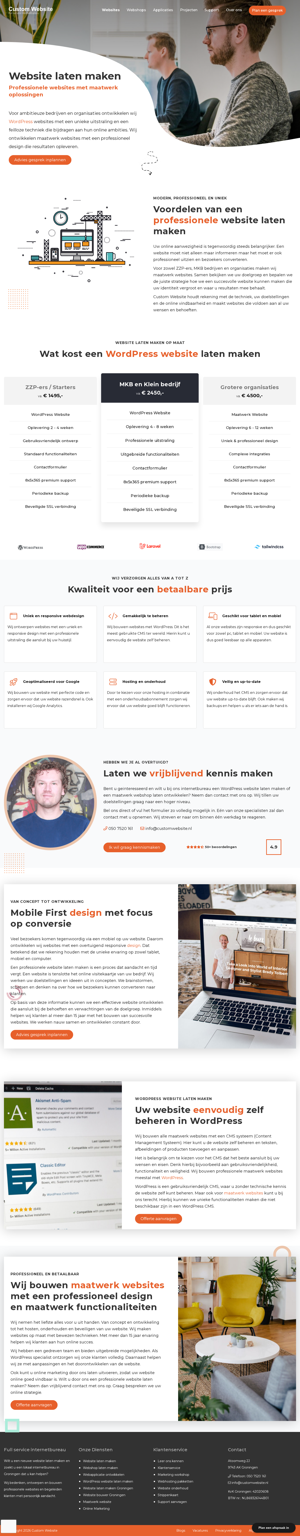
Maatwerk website (97, 1502)
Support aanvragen (172, 1502)
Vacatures (200, 1530)
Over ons (234, 10)
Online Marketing (96, 1509)
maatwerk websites (243, 1193)
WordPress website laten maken (108, 1481)
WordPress (21, 121)
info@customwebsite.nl (168, 828)
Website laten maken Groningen (108, 1488)
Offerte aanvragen (159, 1218)
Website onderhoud (173, 1488)
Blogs (180, 1530)
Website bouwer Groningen (104, 1495)
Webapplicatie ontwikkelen (103, 1475)
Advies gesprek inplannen (40, 160)
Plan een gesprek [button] (267, 10)
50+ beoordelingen (221, 847)
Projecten (188, 10)
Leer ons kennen (171, 1461)
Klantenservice (169, 1468)
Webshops (136, 10)
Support (211, 10)
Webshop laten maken (100, 1468)
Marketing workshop (173, 1475)
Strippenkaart (168, 1495)
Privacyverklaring (228, 1530)
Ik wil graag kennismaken (134, 847)
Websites (111, 10)
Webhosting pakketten (175, 1481)
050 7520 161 (120, 828)
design (134, 945)
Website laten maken (99, 1461)
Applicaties (163, 10)
